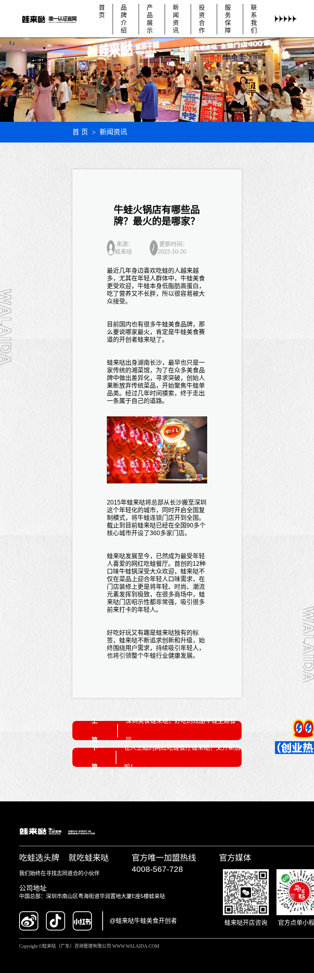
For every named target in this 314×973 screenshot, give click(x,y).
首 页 (80, 132)
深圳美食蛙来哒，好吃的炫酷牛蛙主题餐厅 (181, 730)
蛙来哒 (146, 339)
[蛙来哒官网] (53, 19)
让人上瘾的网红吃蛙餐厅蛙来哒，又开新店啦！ (182, 757)
